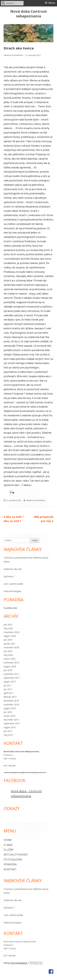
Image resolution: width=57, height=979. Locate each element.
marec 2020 (9, 658)
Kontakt (10, 869)
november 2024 (11, 632)
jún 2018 (8, 670)
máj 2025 (8, 628)
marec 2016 (9, 715)
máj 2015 (8, 734)
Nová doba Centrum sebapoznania (28, 13)
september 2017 (12, 677)
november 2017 (11, 674)
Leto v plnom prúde (13, 583)
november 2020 (11, 647)
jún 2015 (8, 731)
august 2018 (10, 666)
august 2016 (10, 708)
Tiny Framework (18, 963)
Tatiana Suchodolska (13, 55)
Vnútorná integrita (12, 591)
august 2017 (10, 681)
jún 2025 (8, 624)
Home (8, 840)
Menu (51, 3)
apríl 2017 (8, 693)
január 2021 (9, 643)
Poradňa (10, 864)
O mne (8, 845)
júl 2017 (7, 685)
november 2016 (11, 704)
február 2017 (10, 696)
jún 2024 (8, 639)
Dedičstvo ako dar (13, 569)
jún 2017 (8, 689)
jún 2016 (8, 712)
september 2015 (12, 723)
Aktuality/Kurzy (16, 854)
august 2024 (10, 635)
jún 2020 (8, 651)
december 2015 (11, 719)
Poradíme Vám (10, 607)
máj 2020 (8, 655)
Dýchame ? (9, 576)
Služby (9, 849)
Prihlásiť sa (36, 963)
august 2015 (10, 727)
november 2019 (11, 662)
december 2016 (11, 700)
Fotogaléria (13, 859)
